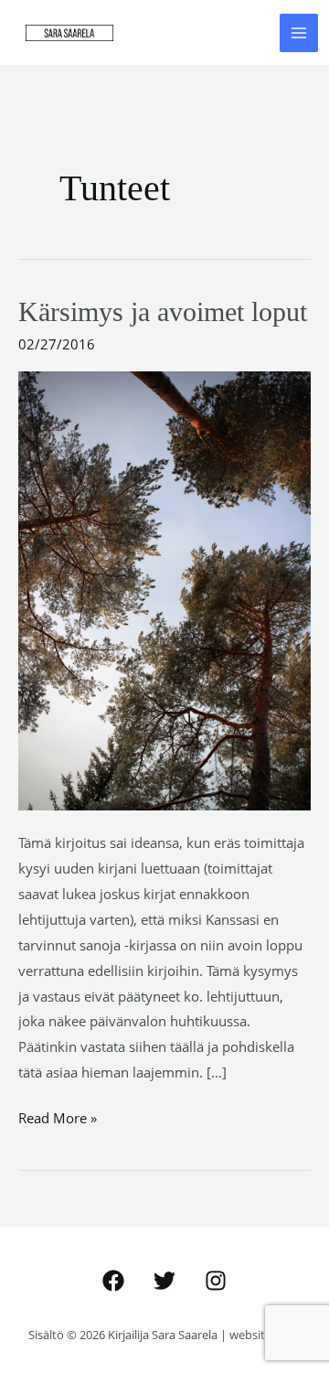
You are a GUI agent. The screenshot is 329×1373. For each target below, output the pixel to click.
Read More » (57, 1116)
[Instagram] (216, 1281)
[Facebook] (113, 1281)
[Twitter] (164, 1281)
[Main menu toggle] (299, 33)
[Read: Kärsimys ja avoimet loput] (164, 589)
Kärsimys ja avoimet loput (162, 311)
